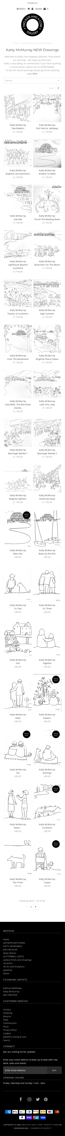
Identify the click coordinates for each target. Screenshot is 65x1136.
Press (6, 1026)
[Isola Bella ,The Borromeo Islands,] (18, 384)
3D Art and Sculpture (13, 966)
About (6, 973)
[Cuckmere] (47, 803)
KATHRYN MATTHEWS (14, 942)
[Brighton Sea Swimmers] (18, 153)
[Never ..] (18, 803)
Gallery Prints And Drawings (17, 959)
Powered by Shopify (41, 1128)
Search (6, 1040)
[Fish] (18, 638)
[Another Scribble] (47, 153)
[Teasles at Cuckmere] (18, 293)
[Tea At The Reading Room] (47, 199)
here (34, 73)
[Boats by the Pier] (47, 528)
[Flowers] (47, 693)
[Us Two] (18, 583)
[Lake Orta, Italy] (47, 384)
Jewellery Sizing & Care (14, 1036)
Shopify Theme (51, 1125)
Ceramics (8, 963)
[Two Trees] (18, 857)
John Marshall (10, 949)
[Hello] (18, 693)
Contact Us (32, 3)
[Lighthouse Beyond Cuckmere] (18, 244)
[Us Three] (47, 583)
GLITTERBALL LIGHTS (13, 956)
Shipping (7, 1012)
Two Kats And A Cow (31, 1125)
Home (16, 43)
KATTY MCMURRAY (12, 946)
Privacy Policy (10, 1029)
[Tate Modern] (18, 108)
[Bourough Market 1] (18, 433)
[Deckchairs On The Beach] (47, 244)
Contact (7, 1009)
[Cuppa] (47, 857)
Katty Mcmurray (11, 991)
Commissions (10, 1023)
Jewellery (7, 970)
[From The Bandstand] (18, 338)
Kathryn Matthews (12, 988)
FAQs (5, 1019)
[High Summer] (47, 293)
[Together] (47, 638)
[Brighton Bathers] (18, 478)
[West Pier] (18, 528)
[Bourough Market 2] (47, 433)
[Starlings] (47, 748)
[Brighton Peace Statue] (47, 338)
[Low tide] (18, 199)
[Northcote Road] (47, 478)
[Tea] (18, 748)
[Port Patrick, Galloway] (47, 108)
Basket (42, 8)
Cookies (7, 1033)
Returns (7, 1016)
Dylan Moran (9, 953)
